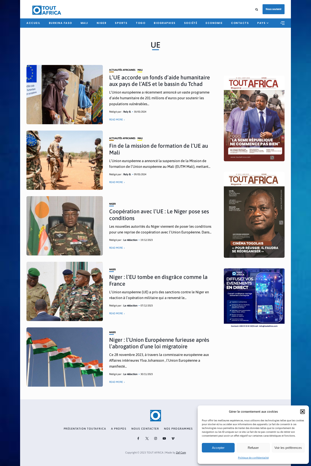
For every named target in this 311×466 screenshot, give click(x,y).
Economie (214, 23)
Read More (116, 119)
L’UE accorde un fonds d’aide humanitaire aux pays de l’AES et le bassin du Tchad (159, 80)
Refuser (253, 447)
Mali (84, 23)
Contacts (240, 23)
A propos (118, 428)
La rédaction (130, 240)
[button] (302, 411)
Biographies (165, 23)
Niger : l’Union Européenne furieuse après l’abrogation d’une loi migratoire (159, 343)
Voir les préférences (288, 447)
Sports (121, 23)
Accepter (218, 447)
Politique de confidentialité (253, 457)
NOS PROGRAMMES (178, 428)
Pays (261, 23)
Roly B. (127, 111)
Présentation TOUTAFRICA (85, 428)
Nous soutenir (273, 9)
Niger (102, 23)
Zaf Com (181, 452)
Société (190, 23)
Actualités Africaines (122, 70)
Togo (140, 23)
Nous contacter (145, 428)
